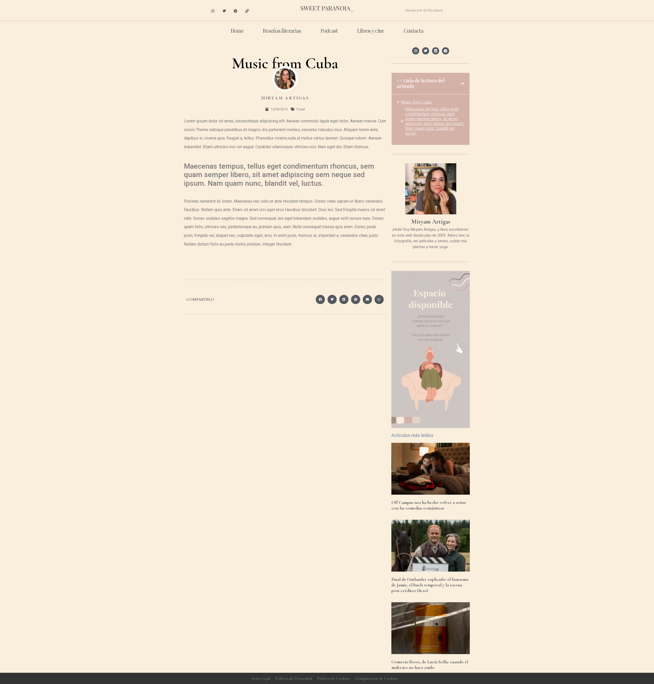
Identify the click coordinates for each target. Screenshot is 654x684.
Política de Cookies (333, 678)
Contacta (413, 30)
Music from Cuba (416, 102)
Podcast (329, 30)
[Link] (247, 11)
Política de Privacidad (293, 678)
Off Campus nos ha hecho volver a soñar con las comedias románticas (428, 505)
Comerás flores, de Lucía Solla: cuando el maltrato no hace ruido (429, 664)
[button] (320, 299)
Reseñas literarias (282, 30)
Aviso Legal (260, 678)
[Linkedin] (435, 50)
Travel (300, 109)
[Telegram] (235, 11)
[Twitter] (224, 11)
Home (237, 30)
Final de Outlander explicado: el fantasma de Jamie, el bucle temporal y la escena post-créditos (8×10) (429, 584)
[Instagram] (212, 11)
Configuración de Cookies (376, 678)
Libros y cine (370, 30)
